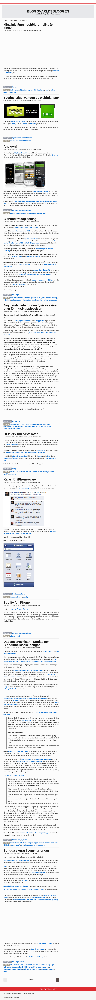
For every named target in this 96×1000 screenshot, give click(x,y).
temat (40, 456)
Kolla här (55, 155)
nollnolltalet (41, 450)
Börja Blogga (26, 720)
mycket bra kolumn (31, 239)
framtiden (28, 426)
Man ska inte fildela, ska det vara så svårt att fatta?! (21, 890)
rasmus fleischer (9, 428)
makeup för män (24, 264)
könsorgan (45, 967)
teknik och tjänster (25, 138)
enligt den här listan (18, 121)
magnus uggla (33, 843)
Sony (5, 687)
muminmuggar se (9, 969)
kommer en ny (24, 488)
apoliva (35, 965)
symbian (43, 213)
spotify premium (34, 213)
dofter (12, 90)
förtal (28, 298)
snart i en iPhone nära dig (19, 609)
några (14, 456)
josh (39, 967)
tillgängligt (18, 153)
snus (43, 969)
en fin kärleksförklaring (35, 957)
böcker (22, 424)
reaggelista (7, 458)
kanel (42, 90)
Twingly (33, 124)
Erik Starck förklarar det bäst (13, 775)
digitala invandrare (10, 426)
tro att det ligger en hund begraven (29, 761)
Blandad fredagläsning (20, 219)
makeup (54, 298)
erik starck (23, 843)
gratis (38, 426)
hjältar (43, 298)
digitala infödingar (43, 424)
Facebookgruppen (45, 943)
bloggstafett (40, 321)
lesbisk (48, 298)
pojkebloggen (16, 300)
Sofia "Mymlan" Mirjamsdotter (32, 30)
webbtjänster (26, 141)
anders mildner (15, 298)
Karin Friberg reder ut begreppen (26, 227)
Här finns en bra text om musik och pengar (28, 670)
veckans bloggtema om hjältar (42, 280)
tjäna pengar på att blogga (33, 845)
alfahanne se (14, 965)
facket (23, 298)
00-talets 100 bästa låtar (20, 434)
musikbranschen (45, 843)
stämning (12, 92)
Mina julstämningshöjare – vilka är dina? (28, 26)
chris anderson (31, 424)
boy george (50, 965)
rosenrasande (48, 651)
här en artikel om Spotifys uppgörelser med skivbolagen (36, 661)
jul (20, 90)
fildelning (20, 426)
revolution (55, 843)
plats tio (24, 124)
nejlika (52, 90)
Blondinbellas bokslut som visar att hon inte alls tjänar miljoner (25, 698)
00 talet (12, 472)
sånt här (25, 880)
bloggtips (15, 295)
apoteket (42, 965)
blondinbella (14, 843)
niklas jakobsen (48, 472)
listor (18, 456)
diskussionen (26, 759)
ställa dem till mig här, (19, 284)
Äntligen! (10, 146)
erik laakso (7, 967)
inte (48, 456)
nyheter (15, 138)
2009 (30, 472)
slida (33, 969)
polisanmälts (46, 270)
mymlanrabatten (39, 897)
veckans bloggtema (50, 300)
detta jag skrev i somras (23, 321)
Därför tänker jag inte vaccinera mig (16, 860)
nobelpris (6, 300)
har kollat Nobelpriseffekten (22, 231)
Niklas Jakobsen (12, 444)
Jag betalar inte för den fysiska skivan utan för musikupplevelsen (30, 307)
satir (24, 969)
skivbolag (6, 845)
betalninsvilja (14, 424)
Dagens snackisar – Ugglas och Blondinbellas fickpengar (26, 643)
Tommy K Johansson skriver (18, 751)
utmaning (12, 474)
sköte (29, 969)
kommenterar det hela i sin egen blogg (34, 833)
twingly (18, 141)
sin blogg (16, 700)
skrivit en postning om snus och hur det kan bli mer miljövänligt (35, 899)
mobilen (26, 153)
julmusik (19, 213)
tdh (22, 845)
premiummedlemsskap (40, 191)
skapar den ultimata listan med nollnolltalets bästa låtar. (25, 452)
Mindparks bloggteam (43, 759)
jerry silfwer (33, 967)
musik (47, 90)
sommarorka (49, 969)
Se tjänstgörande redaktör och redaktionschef (19, 993)
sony (13, 845)
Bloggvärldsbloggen (48, 11)
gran (16, 90)
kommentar (16, 421)
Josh (43, 890)
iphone (12, 213)
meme (35, 472)
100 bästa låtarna (22, 472)
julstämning (25, 90)
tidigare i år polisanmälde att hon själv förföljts (35, 274)
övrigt (14, 87)
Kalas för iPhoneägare (19, 479)
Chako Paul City (16, 256)
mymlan (19, 969)
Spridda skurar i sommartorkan (26, 850)
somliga (24, 456)
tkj (44, 845)
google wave (35, 298)
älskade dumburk (26, 965)
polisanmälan (26, 300)
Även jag (15, 458)
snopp (38, 969)
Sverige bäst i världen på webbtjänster (31, 97)
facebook (13, 597)
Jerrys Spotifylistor (38, 872)
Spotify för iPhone (16, 602)
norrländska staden (33, 256)
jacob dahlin (23, 967)
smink (34, 300)
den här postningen (38, 949)
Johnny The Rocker (10, 689)
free (33, 426)
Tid (4, 866)
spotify (5, 92)
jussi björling (35, 90)
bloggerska (37, 270)
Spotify (13, 124)
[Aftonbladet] (9, 2)
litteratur (43, 426)
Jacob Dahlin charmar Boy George (15, 886)
